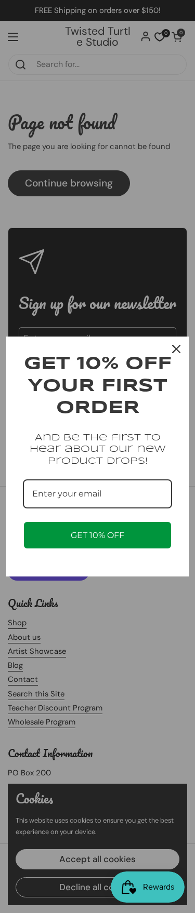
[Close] (176, 349)
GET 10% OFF (97, 535)
